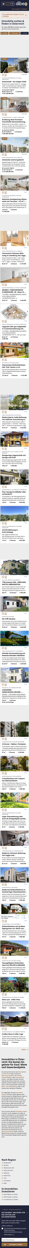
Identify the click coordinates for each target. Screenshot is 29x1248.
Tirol (5, 1178)
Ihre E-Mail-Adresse (6, 1236)
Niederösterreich (9, 1168)
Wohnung (5, 1075)
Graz (7, 1086)
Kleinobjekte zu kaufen (11, 1194)
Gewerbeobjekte (7, 1077)
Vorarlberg (7, 1181)
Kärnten (6, 1165)
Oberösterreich (8, 1170)
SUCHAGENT (5, 33)
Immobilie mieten (21, 1111)
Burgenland (7, 1163)
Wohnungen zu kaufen (11, 1197)
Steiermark (7, 1175)
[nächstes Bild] (27, 65)
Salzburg (6, 1173)
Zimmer (19, 1075)
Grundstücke (20, 1077)
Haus (12, 1075)
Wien (5, 1183)
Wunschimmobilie (7, 1131)
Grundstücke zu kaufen (11, 1199)
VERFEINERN (25, 33)
